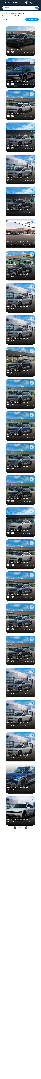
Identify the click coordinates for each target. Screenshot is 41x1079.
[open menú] (36, 2)
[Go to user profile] (30, 2)
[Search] (36, 8)
